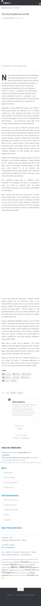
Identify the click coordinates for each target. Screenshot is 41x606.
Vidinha (33, 552)
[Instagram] (16, 599)
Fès (8, 393)
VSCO (3, 578)
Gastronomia (36, 562)
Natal (12, 570)
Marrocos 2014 (7, 8)
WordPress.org (9, 487)
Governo (6, 564)
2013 (10, 559)
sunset (10, 575)
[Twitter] (20, 599)
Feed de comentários (11, 482)
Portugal (6, 572)
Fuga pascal (7, 520)
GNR (3, 564)
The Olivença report (10, 505)
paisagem (22, 570)
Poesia (37, 570)
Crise (9, 562)
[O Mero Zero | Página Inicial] (7, 2)
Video (11, 538)
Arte (3, 552)
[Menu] (38, 2)
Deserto (12, 562)
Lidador (8, 567)
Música (8, 570)
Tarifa (14, 575)
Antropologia (18, 559)
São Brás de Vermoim (11, 500)
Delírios (8, 552)
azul (27, 559)
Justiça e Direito (25, 552)
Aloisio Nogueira (8, 18)
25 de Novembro (5, 559)
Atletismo (23, 559)
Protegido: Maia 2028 (10, 510)
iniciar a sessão (12, 452)
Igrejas (18, 564)
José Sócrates (30, 564)
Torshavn (6, 515)
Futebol (30, 562)
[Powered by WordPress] (14, 595)
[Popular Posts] (11, 532)
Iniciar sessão (8, 473)
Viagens (17, 8)
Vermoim (31, 575)
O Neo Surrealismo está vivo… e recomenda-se (16, 555)
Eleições (17, 562)
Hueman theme (30, 595)
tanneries (20, 393)
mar (18, 567)
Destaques (5, 538)
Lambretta (4, 567)
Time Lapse (19, 575)
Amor (13, 559)
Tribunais (24, 575)
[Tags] (30, 532)
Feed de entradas (9, 478)
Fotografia (5, 545)
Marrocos (13, 393)
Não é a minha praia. (8, 547)
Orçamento (16, 570)
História (12, 564)
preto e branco (18, 573)
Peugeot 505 (30, 570)
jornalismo (23, 564)
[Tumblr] (24, 599)
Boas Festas (31, 559)
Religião (24, 573)
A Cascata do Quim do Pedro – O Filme (14, 540)
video (36, 575)
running (28, 573)
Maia (14, 567)
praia (13, 573)
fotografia (24, 562)
